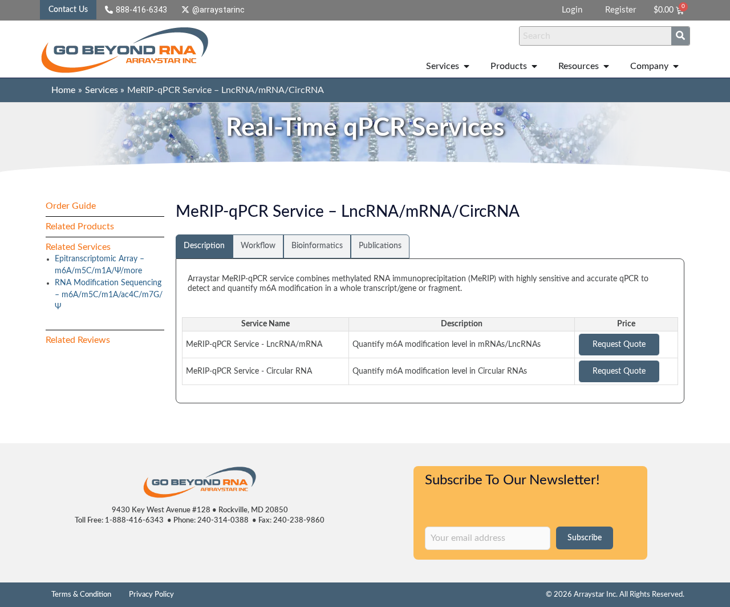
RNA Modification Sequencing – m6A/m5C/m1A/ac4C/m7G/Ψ (109, 295)
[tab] (204, 246)
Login (572, 10)
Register (620, 10)
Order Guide (71, 206)
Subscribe (584, 538)
